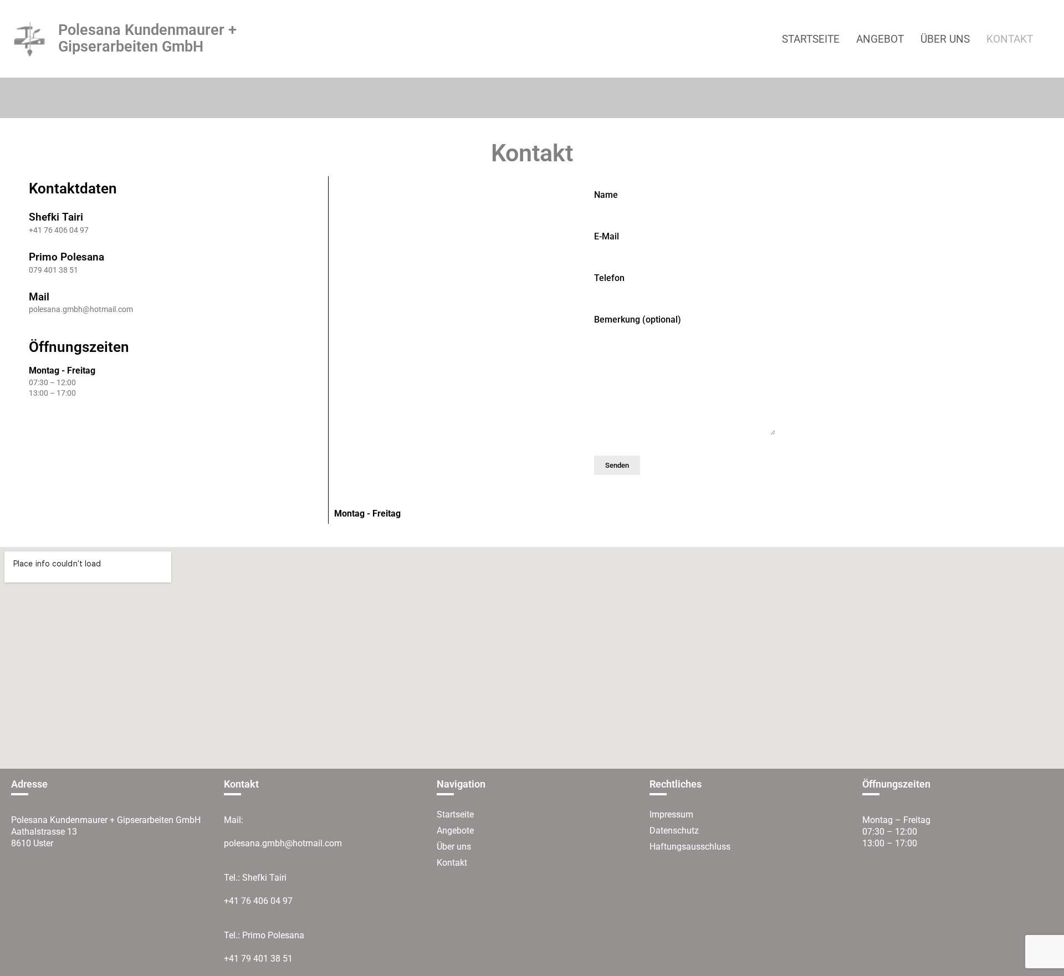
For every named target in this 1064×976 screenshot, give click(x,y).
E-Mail (606, 237)
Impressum (671, 814)
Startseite (455, 814)
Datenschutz (674, 830)
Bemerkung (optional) (637, 320)
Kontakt (452, 862)
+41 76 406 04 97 (258, 901)
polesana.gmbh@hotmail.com (283, 843)
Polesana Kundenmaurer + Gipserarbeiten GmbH (147, 38)
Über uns (454, 846)
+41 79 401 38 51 (258, 958)
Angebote (455, 830)
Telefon (609, 278)
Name (606, 195)
